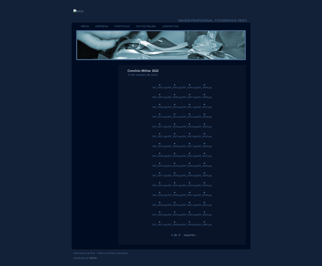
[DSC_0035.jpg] (189, 162)
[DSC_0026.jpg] (174, 143)
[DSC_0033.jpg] (159, 162)
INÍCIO (85, 26)
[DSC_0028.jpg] (204, 143)
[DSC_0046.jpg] (174, 192)
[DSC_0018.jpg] (174, 123)
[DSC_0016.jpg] (204, 113)
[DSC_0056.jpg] (204, 211)
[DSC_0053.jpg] (159, 211)
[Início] (78, 11)
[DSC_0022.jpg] (174, 133)
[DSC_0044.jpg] (204, 182)
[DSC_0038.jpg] (174, 172)
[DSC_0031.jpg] (189, 152)
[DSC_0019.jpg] (189, 123)
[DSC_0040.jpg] (204, 172)
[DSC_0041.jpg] (159, 182)
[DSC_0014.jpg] (174, 113)
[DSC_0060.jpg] (204, 221)
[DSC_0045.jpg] (159, 192)
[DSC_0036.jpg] (204, 162)
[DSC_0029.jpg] (159, 152)
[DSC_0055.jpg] (189, 211)
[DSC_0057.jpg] (159, 221)
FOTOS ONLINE (146, 26)
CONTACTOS (170, 26)
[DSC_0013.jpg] (159, 113)
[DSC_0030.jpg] (174, 152)
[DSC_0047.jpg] (189, 192)
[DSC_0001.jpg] (159, 84)
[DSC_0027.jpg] (189, 143)
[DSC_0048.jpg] (204, 192)
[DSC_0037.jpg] (159, 172)
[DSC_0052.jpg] (204, 202)
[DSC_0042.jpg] (174, 182)
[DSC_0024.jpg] (204, 133)
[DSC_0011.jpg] (189, 104)
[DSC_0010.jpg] (174, 104)
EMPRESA (101, 26)
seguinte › (190, 235)
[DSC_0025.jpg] (159, 143)
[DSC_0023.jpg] (189, 133)
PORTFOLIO (122, 26)
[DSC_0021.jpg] (159, 133)
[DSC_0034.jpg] (174, 162)
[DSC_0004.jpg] (204, 84)
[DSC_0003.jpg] (189, 84)
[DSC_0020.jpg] (204, 123)
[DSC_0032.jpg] (204, 152)
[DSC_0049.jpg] (159, 202)
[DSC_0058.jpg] (174, 221)
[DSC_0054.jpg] (174, 211)
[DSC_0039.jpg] (189, 172)
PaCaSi (93, 258)
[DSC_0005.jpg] (159, 94)
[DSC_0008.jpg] (204, 94)
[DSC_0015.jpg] (189, 113)
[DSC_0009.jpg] (159, 104)
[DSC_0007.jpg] (189, 94)
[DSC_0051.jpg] (189, 202)
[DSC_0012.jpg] (204, 104)
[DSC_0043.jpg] (189, 182)
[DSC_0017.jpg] (159, 123)
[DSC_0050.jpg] (174, 202)
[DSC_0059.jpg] (189, 221)
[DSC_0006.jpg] (174, 94)
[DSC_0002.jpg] (174, 84)
